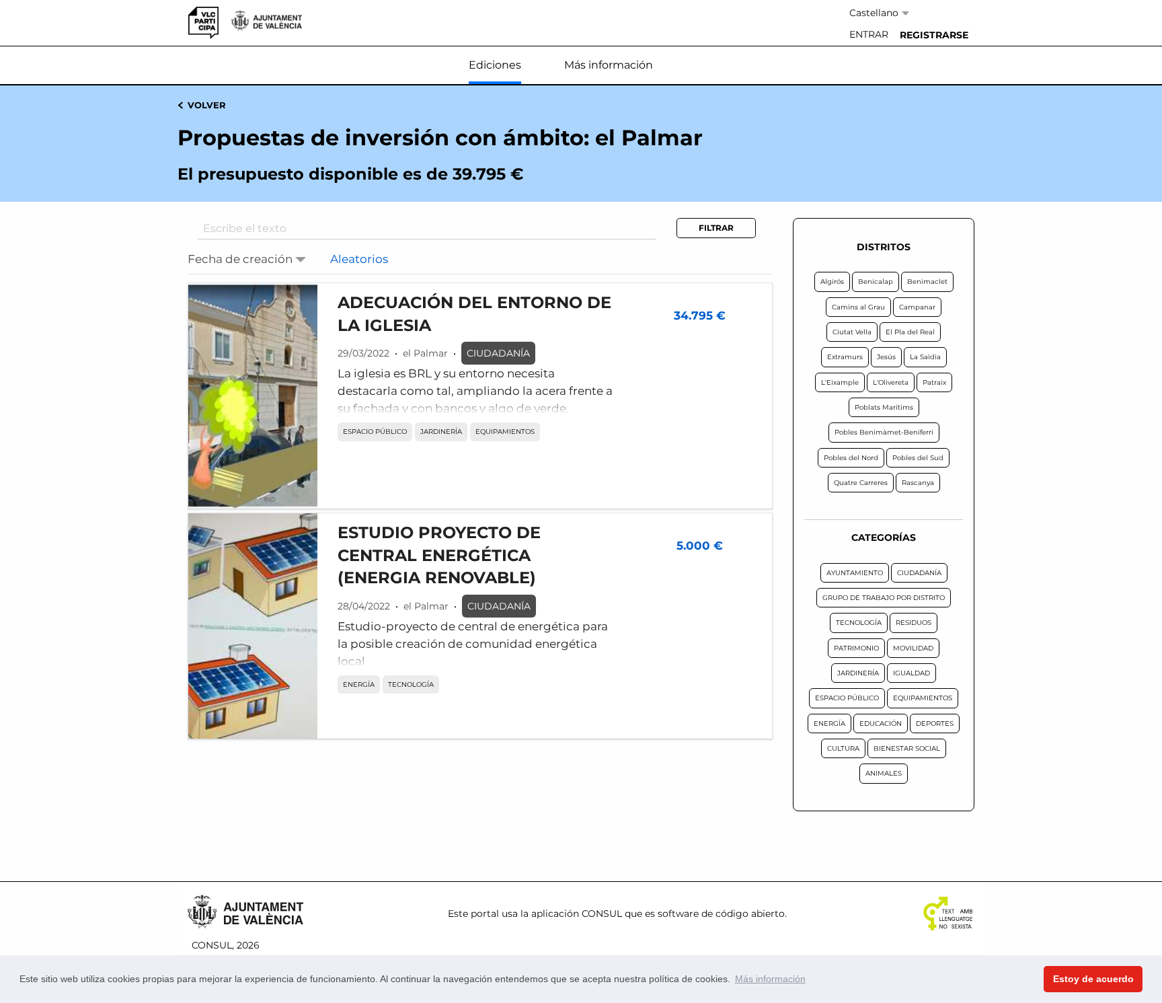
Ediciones (495, 65)
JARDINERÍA (441, 431)
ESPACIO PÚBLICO (375, 431)
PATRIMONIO (856, 648)
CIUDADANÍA (498, 353)
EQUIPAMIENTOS (505, 431)
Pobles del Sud (917, 457)
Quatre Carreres (861, 482)
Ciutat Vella (852, 332)
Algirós (832, 281)
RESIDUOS (913, 622)
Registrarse (934, 35)
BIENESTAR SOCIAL (907, 748)
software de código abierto (721, 913)
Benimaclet (927, 281)
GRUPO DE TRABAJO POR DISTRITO (883, 597)
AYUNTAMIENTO (854, 573)
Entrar (868, 34)
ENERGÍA (359, 684)
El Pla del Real (910, 332)
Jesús (886, 357)
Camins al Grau (858, 307)
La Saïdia (925, 357)
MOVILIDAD (913, 648)
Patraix (934, 382)
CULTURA (843, 748)
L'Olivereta (890, 382)
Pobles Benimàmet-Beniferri (884, 432)
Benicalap (875, 281)
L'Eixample (840, 382)
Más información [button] (770, 978)
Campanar (917, 307)
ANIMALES (883, 773)
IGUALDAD (911, 673)
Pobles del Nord (851, 457)
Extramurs (845, 357)
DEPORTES (935, 723)
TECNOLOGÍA (411, 684)
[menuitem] (869, 35)
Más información (608, 65)
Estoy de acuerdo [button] (1093, 978)
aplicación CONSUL (576, 913)
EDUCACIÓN (880, 723)
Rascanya (918, 482)
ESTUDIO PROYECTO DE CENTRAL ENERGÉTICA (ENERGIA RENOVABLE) (439, 555)
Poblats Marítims (884, 407)
